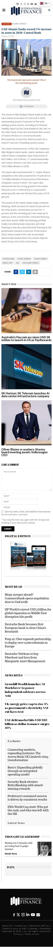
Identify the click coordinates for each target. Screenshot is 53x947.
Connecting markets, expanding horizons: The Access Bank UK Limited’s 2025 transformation (28, 754)
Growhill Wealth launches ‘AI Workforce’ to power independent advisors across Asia (25, 690)
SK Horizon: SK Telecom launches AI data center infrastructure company (25, 394)
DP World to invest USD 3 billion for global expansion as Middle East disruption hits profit (28, 613)
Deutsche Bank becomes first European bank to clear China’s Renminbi (25, 627)
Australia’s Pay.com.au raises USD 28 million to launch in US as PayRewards (26, 338)
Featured (6, 24)
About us (7, 925)
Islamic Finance (19, 24)
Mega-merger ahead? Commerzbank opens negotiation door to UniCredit (27, 598)
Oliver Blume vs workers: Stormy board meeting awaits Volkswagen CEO (24, 452)
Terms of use (32, 934)
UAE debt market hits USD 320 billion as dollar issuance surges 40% (27, 724)
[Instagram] (23, 914)
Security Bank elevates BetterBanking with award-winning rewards (26, 785)
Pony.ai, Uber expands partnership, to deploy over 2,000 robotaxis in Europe (28, 642)
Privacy (18, 934)
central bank (8, 259)
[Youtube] (33, 914)
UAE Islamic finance (31, 263)
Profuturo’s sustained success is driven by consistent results (27, 797)
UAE (17, 263)
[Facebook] (14, 914)
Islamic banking (24, 259)
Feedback (45, 928)
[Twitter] (18, 914)
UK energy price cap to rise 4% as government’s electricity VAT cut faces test (26, 708)
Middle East (8, 263)
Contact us (21, 925)
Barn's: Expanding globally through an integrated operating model (25, 770)
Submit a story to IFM (14, 928)
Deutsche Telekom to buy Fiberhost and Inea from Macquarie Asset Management (25, 657)
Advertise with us (39, 925)
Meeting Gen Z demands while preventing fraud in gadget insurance (19, 846)
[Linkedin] (27, 914)
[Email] (38, 914)
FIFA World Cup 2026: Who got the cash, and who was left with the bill (28, 810)
